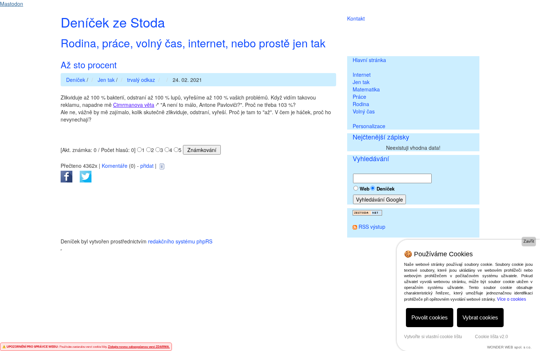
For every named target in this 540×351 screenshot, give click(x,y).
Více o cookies (511, 299)
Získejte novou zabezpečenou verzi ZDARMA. (139, 346)
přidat (147, 165)
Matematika (366, 89)
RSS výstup (372, 226)
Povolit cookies (429, 317)
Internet (362, 74)
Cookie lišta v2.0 (491, 336)
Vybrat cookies (480, 317)
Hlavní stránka (369, 60)
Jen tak (361, 82)
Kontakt (356, 18)
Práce (359, 96)
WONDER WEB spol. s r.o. (509, 347)
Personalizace (369, 126)
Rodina (361, 104)
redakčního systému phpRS (180, 241)
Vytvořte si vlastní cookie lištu (433, 336)
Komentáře (114, 165)
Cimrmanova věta (133, 104)
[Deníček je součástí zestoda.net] (367, 212)
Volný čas (364, 111)
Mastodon (11, 3)
